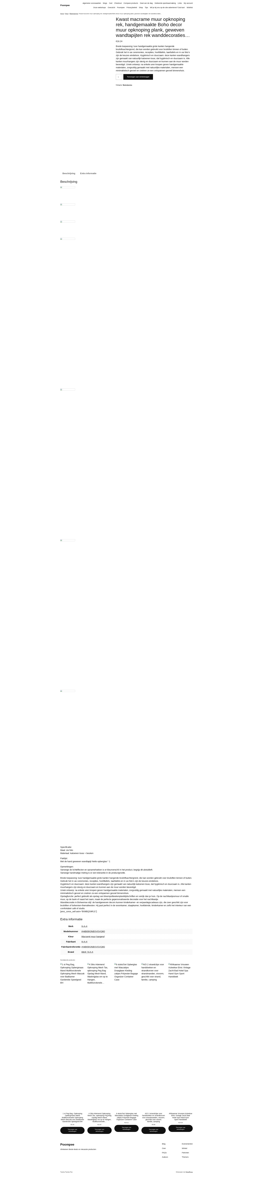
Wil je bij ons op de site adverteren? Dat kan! (167, 8)
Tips (146, 8)
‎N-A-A (84, 926)
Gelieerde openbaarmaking (165, 3)
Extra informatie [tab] (88, 173)
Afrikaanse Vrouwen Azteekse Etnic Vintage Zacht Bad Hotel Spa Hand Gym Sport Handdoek (180, 1117)
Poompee (65, 5)
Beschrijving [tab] (68, 173)
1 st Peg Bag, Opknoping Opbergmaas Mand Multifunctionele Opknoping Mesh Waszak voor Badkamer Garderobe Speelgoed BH (72, 1118)
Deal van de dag (146, 3)
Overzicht (111, 8)
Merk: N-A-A (87, 952)
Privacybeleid (131, 8)
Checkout (118, 3)
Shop (141, 8)
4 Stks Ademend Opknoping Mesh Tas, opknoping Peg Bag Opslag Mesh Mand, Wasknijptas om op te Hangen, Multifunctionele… (99, 1118)
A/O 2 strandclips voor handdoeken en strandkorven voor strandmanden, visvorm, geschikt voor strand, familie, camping (153, 1118)
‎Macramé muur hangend (92, 936)
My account (188, 3)
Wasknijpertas (74, 13)
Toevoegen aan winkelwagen (138, 77)
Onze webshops (99, 8)
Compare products (131, 3)
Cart (110, 3)
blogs (105, 3)
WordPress (189, 1172)
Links (180, 3)
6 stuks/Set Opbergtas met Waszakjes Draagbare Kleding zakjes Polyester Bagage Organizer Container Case (126, 1117)
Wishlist (190, 8)
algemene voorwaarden (92, 3)
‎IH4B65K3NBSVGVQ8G (93, 931)
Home (62, 13)
